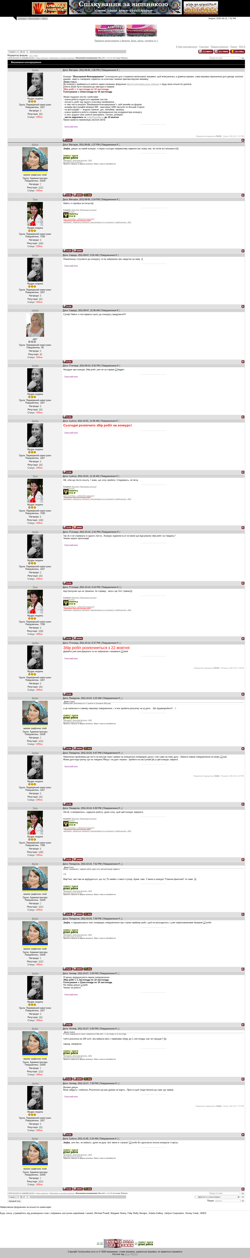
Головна (22, 18)
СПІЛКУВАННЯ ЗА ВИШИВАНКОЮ (20, 58)
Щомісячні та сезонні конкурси (62, 58)
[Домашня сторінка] (78, 194)
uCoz (127, 1254)
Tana (30, 55)
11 (120, 643)
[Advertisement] (62, 1224)
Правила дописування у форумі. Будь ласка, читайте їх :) (126, 40)
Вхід (44, 18)
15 (121, 864)
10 (120, 587)
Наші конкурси (42, 58)
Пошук (233, 46)
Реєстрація (34, 18)
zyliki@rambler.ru (95, 117)
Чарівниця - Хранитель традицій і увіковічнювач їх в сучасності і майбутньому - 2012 (97, 222)
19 (118, 1083)
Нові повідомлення (187, 46)
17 (118, 973)
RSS (241, 46)
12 (121, 698)
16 (121, 918)
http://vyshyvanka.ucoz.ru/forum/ (143, 84)
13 (121, 753)
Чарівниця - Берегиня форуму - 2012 (77, 160)
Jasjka (35, 70)
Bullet (36, 55)
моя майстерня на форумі (72, 162)
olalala (35, 310)
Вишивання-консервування (86, 58)
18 (118, 1028)
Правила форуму (219, 46)
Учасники (204, 46)
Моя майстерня (68, 212)
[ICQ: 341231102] (88, 194)
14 (121, 808)
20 (118, 1138)
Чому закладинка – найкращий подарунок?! (79, 219)
